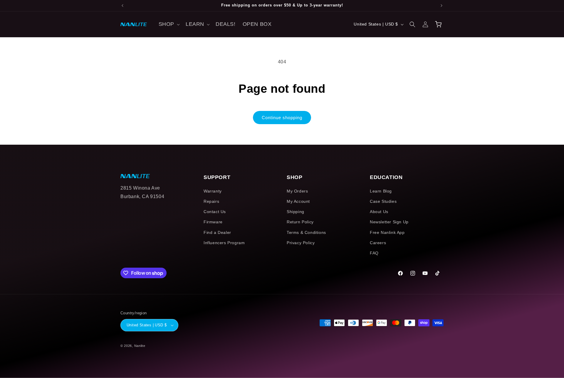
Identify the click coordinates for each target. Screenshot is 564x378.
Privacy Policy (301, 242)
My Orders (297, 191)
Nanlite (139, 345)
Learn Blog (381, 191)
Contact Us (215, 211)
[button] (168, 24)
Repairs (211, 201)
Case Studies (383, 201)
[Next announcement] (441, 5)
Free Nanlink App (387, 232)
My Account (298, 201)
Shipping (295, 211)
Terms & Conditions (306, 232)
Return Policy (300, 222)
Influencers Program (224, 242)
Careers (378, 242)
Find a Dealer (217, 232)
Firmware (213, 222)
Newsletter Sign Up (389, 222)
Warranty (213, 191)
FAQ (374, 253)
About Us (379, 211)
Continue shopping (282, 117)
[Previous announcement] (122, 5)
